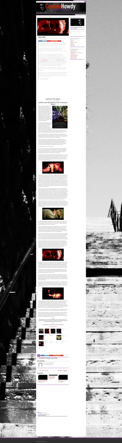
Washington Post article (73, 58)
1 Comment (40, 39)
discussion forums (45, 59)
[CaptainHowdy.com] (61, 7)
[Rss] (79, 1)
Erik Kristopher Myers (42, 358)
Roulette (56, 358)
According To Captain (43, 16)
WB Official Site (72, 44)
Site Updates (63, 38)
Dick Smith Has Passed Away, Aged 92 (62, 381)
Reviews (61, 38)
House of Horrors (72, 53)
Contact (55, 12)
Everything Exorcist (46, 12)
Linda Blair (71, 43)
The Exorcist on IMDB (73, 57)
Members (41, 12)
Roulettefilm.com (54, 326)
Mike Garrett (48, 358)
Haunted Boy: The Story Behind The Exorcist (76, 52)
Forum (38, 12)
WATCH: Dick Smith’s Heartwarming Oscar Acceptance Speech (51, 377)
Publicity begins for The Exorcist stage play (62, 370)
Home (38, 16)
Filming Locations (72, 51)
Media (51, 12)
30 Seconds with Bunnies (73, 50)
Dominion (71, 41)
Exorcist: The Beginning (73, 42)
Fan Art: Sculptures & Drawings (43, 370)
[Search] (85, 2)
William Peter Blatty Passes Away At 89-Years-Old (42, 381)
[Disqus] (53, 399)
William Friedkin (72, 45)
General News (57, 38)
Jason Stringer (40, 38)
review (52, 358)
